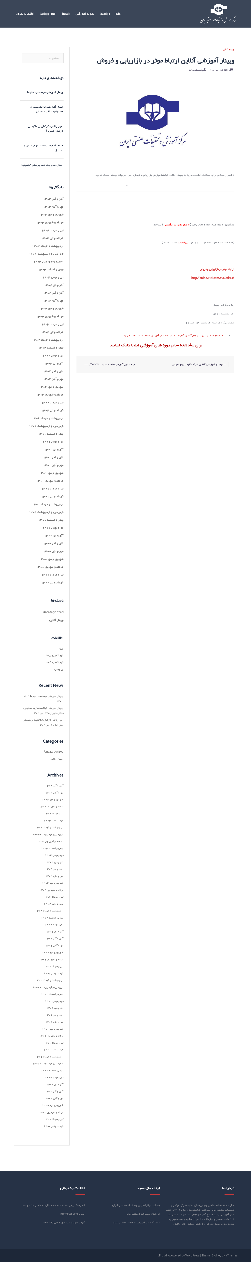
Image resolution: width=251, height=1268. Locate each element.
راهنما (66, 13)
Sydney (216, 1256)
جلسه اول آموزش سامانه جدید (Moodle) (112, 364)
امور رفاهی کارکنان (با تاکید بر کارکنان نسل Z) (46, 128)
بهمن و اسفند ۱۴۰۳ (51, 269)
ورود (61, 648)
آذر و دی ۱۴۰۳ (54, 285)
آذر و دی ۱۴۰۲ (54, 363)
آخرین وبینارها (48, 13)
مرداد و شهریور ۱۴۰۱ (50, 480)
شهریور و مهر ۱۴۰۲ (51, 387)
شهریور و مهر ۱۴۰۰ (51, 559)
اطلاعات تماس (25, 13)
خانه (118, 13)
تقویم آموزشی (84, 13)
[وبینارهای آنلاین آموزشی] (218, 14)
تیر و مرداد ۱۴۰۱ (52, 488)
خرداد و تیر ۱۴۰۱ (52, 496)
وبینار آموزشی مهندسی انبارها (45, 92)
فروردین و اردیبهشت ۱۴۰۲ (46, 426)
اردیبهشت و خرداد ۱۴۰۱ (48, 504)
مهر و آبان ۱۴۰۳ (53, 300)
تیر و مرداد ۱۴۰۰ (52, 574)
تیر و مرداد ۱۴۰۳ (52, 324)
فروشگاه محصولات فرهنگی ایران (143, 1214)
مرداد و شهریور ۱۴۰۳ (50, 316)
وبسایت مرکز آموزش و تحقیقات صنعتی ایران (136, 1205)
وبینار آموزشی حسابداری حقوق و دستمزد (44, 148)
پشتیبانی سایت (195, 70)
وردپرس (59, 669)
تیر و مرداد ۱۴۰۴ (52, 230)
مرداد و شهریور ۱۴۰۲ (50, 394)
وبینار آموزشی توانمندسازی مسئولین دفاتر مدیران (47, 109)
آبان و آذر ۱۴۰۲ (53, 371)
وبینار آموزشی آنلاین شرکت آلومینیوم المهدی (197, 364)
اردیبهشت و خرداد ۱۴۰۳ (48, 340)
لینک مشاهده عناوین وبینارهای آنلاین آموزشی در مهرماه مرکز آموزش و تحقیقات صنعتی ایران (175, 335)
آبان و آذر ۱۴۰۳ (53, 293)
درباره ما (105, 13)
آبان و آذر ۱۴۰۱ (53, 457)
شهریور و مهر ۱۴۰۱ (51, 473)
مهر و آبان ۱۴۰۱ (53, 465)
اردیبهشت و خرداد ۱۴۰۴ (48, 246)
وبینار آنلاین (228, 49)
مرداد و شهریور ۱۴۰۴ (50, 222)
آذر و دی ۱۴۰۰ (54, 535)
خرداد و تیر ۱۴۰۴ (52, 238)
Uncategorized (53, 612)
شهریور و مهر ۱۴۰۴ (51, 214)
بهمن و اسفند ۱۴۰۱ (51, 433)
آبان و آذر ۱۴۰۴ (53, 199)
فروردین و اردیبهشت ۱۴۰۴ (46, 253)
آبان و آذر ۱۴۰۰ (53, 543)
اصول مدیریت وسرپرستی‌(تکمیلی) (42, 165)
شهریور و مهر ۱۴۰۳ (51, 308)
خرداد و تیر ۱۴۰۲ (52, 410)
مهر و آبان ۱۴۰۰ (53, 551)
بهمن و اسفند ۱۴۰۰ (51, 520)
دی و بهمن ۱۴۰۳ (53, 277)
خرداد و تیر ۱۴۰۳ (52, 332)
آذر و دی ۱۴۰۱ (54, 449)
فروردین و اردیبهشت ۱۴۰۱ (46, 512)
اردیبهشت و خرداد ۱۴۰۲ (48, 418)
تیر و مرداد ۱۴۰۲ (52, 402)
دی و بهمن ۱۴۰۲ (53, 355)
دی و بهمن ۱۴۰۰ (53, 527)
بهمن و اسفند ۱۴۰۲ (51, 347)
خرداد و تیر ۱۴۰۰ (52, 582)
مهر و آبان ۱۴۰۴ (53, 206)
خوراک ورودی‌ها (55, 655)
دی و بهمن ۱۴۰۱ (53, 441)
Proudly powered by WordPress (179, 1256)
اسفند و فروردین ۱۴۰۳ (49, 261)
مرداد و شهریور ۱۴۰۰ (50, 567)
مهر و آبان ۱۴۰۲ (53, 379)
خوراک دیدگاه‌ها (55, 662)
